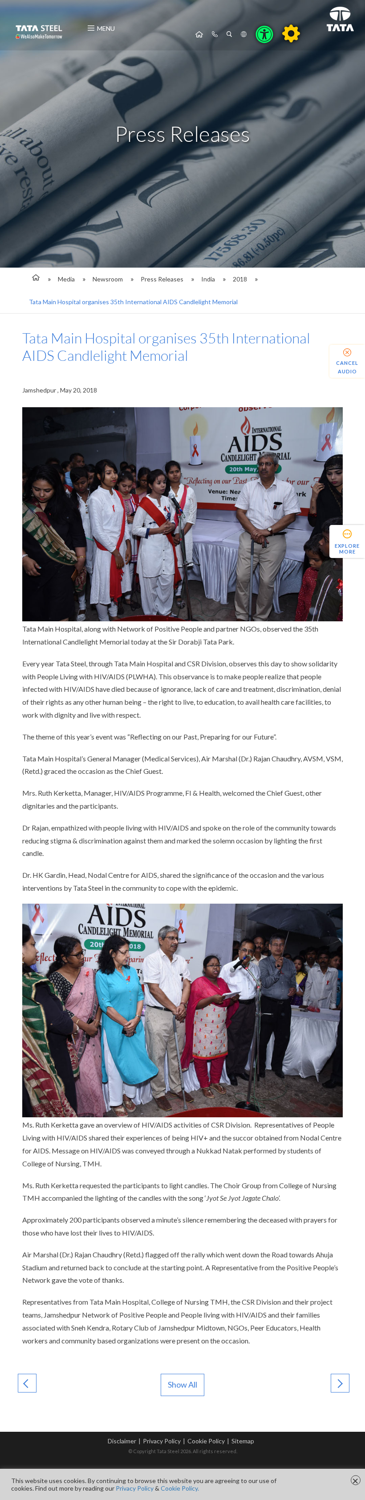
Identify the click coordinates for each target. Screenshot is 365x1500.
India (208, 279)
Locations (244, 34)
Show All (182, 1384)
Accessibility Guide (291, 33)
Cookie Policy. (180, 1488)
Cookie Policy (206, 1441)
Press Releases (162, 279)
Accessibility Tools (264, 34)
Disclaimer (122, 1441)
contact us (215, 34)
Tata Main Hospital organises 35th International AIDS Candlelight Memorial (133, 302)
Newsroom (108, 279)
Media (66, 279)
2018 (240, 279)
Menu (106, 28)
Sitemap (242, 1441)
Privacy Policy (162, 1441)
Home (199, 34)
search (229, 34)
